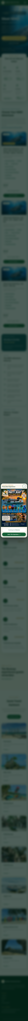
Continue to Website (14, 530)
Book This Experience (13, 534)
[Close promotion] (24, 486)
